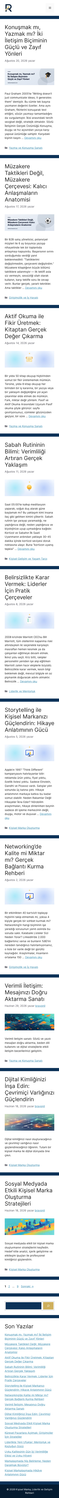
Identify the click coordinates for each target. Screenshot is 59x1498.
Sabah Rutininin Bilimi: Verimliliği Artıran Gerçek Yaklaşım (25, 454)
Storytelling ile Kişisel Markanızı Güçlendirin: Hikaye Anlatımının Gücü (29, 719)
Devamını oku (32, 137)
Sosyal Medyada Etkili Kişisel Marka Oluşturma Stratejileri (29, 1193)
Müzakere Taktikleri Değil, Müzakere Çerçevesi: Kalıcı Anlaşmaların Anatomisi (26, 183)
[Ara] (48, 1306)
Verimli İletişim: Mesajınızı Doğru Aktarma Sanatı (26, 992)
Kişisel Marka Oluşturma (24, 827)
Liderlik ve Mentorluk (22, 691)
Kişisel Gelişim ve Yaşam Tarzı (28, 558)
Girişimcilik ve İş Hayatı (23, 297)
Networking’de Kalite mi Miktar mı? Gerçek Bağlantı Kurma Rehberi (25, 859)
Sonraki (27, 1286)
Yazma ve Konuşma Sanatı (25, 147)
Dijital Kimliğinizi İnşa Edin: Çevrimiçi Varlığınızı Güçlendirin (29, 1089)
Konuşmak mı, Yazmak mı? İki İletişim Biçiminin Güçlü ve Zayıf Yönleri (26, 40)
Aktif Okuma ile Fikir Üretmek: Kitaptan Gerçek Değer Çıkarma (26, 326)
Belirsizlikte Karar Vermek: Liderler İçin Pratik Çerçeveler (27, 587)
